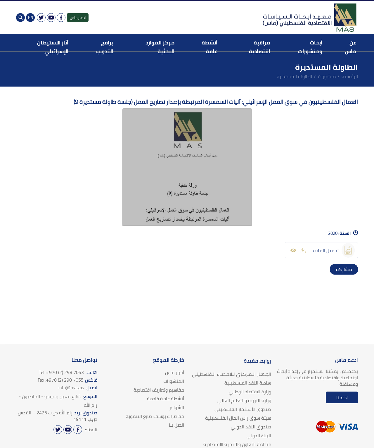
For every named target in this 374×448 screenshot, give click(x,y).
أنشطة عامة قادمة (165, 398)
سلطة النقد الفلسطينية (247, 382)
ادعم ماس (78, 17)
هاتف (68, 372)
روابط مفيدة (257, 361)
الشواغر (176, 407)
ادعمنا (342, 397)
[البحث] (20, 17)
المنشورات (173, 381)
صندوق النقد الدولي (251, 426)
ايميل (77, 387)
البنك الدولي (259, 435)
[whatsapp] (341, 269)
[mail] (335, 269)
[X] (41, 17)
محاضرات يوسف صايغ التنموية (155, 416)
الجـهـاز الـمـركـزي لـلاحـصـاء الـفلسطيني (231, 374)
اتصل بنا (176, 425)
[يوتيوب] (51, 17)
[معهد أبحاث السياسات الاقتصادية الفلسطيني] (309, 17)
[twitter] (347, 269)
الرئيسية (350, 76)
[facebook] (352, 269)
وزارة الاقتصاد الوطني (250, 391)
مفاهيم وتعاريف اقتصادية (159, 389)
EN (30, 17)
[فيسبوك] (61, 17)
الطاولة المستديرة (294, 76)
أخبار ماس (174, 372)
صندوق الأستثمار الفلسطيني (242, 409)
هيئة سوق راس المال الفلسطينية (238, 417)
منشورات (327, 76)
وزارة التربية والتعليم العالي (244, 400)
